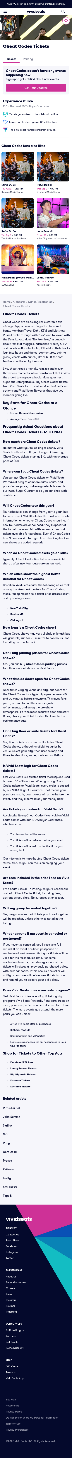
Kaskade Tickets (20, 1080)
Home (7, 302)
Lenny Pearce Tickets (23, 1068)
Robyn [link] (7, 1143)
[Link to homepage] (36, 11)
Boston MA (16, 614)
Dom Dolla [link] (10, 1152)
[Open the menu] (5, 11)
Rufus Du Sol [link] (11, 1108)
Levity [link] (7, 1178)
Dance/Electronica (40, 302)
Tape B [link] (7, 1195)
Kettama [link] (8, 1169)
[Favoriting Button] (66, 20)
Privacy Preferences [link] (17, 1429)
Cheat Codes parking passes (46, 664)
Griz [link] (5, 1134)
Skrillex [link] (7, 1125)
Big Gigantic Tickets (23, 1074)
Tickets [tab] (11, 59)
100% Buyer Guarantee (40, 4)
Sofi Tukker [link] (10, 1187)
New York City (19, 608)
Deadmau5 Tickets (21, 1062)
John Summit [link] (11, 1116)
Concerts (19, 302)
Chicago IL (17, 620)
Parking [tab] (28, 59)
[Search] (63, 11)
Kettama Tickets (20, 1086)
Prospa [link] (7, 1160)
